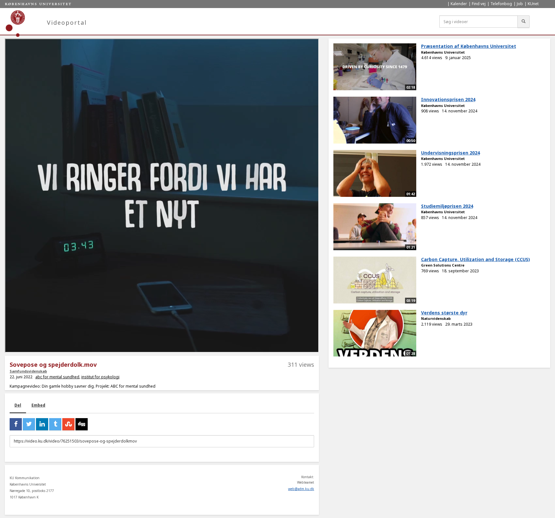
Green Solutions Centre (442, 265)
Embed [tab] (38, 405)
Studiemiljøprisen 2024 (447, 206)
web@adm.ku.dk (301, 489)
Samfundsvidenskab (28, 371)
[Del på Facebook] (16, 424)
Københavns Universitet (443, 52)
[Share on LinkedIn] (42, 424)
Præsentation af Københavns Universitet (468, 46)
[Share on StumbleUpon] (68, 424)
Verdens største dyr (444, 313)
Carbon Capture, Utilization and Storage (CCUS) (475, 259)
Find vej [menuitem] (479, 3)
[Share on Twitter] (29, 424)
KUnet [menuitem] (533, 3)
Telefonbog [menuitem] (501, 3)
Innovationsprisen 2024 (448, 99)
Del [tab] (17, 405)
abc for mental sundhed (57, 377)
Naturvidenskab (436, 318)
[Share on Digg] (81, 424)
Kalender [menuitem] (459, 3)
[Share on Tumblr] (55, 424)
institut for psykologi (100, 377)
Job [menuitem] (520, 3)
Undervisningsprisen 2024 (450, 153)
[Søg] (523, 21)
